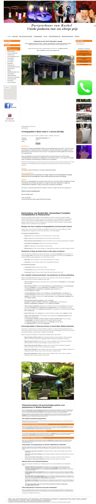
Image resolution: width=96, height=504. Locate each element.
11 (27, 126)
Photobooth (10, 63)
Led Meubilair (10, 58)
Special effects (11, 68)
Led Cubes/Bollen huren (13, 56)
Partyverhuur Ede (72, 499)
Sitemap (9, 498)
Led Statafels (10, 60)
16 (32, 126)
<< (36, 54)
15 (31, 126)
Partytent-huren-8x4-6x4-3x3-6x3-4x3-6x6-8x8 (17, 500)
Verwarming (10, 80)
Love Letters (10, 61)
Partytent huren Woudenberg (65, 498)
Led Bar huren (10, 54)
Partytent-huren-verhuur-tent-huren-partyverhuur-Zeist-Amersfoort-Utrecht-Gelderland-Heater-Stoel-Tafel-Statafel (29, 501)
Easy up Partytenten (12, 53)
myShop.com (29, 361)
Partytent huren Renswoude (36, 499)
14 (30, 126)
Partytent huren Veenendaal (13, 499)
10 (26, 126)
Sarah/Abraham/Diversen (13, 66)
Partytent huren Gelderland (45, 498)
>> (35, 54)
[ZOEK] (19, 43)
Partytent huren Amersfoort (33, 498)
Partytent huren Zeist (76, 498)
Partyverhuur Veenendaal (81, 499)
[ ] (31, 492)
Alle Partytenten (11, 51)
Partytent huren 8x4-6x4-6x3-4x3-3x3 (50, 499)
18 (34, 126)
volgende (33, 54)
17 (33, 126)
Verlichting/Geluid (11, 78)
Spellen (9, 70)
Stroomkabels (10, 73)
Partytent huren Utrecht (62, 499)
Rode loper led (10, 65)
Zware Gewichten (11, 82)
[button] (22, 128)
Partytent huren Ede (55, 498)
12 (28, 126)
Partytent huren (84, 498)
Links (14, 498)
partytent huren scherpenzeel (21, 498)
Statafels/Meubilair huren (13, 72)
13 (29, 126)
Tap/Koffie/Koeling (11, 75)
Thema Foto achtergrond (13, 77)
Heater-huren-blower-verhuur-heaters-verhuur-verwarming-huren (39, 500)
